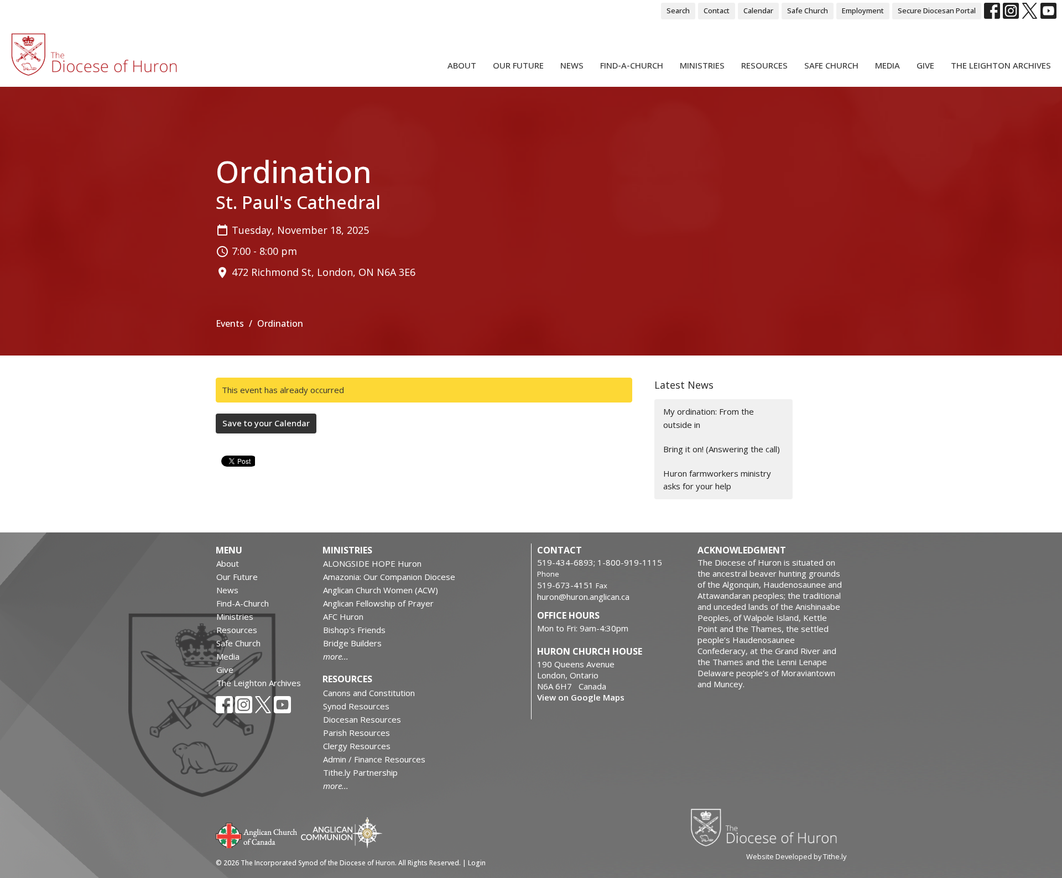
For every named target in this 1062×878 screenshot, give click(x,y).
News (572, 65)
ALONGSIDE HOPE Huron (372, 563)
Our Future (518, 65)
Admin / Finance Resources (374, 759)
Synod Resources (356, 706)
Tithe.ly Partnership (360, 772)
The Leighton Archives (1001, 65)
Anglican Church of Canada (257, 834)
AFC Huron (343, 616)
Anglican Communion (341, 832)
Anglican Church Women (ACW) (380, 589)
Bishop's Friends (354, 629)
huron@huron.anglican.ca (583, 596)
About (461, 65)
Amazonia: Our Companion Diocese (389, 576)
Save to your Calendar (266, 422)
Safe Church (807, 10)
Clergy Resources (357, 745)
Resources (764, 65)
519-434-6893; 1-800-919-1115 (599, 562)
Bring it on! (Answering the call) (721, 448)
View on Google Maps (580, 697)
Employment (863, 10)
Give (925, 65)
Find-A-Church (631, 65)
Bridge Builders (352, 643)
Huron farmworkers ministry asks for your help (717, 480)
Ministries (702, 65)
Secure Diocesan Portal (937, 10)
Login (477, 862)
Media (887, 65)
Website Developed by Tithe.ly (796, 856)
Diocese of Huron (768, 827)
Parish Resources (356, 732)
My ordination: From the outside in (708, 418)
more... (335, 656)
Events (230, 323)
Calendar (758, 10)
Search (678, 10)
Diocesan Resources (362, 719)
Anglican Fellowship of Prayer (378, 603)
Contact (717, 10)
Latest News (684, 384)
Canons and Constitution (369, 692)
